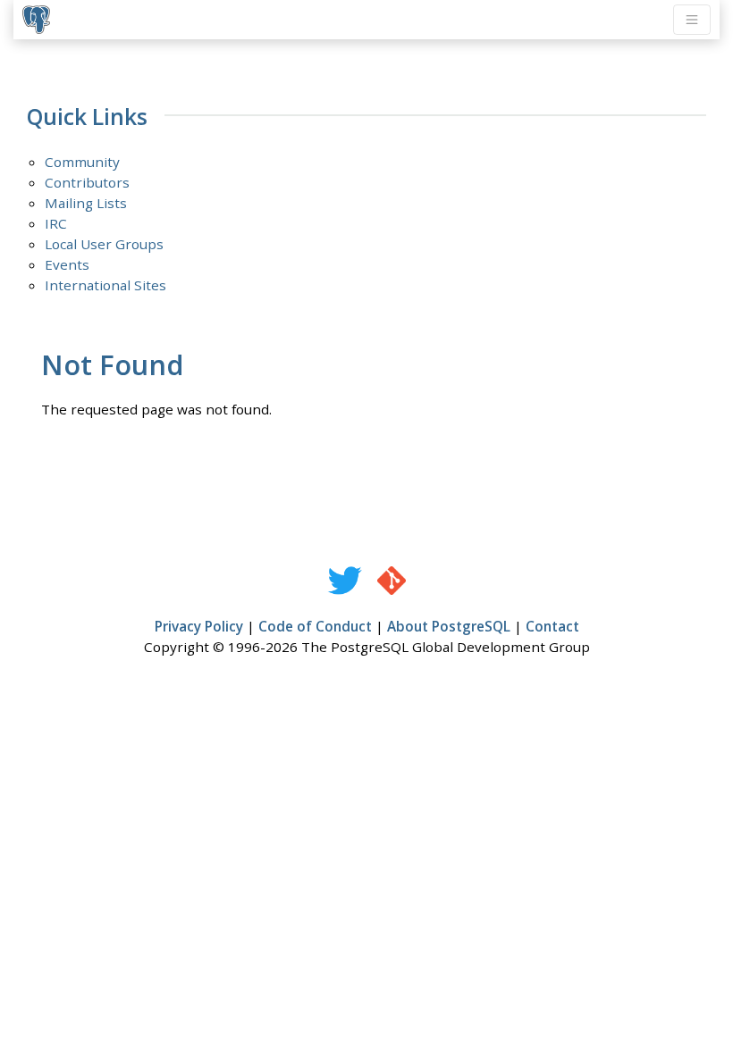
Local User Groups (104, 244)
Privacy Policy (199, 626)
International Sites (105, 285)
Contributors (87, 182)
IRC (56, 223)
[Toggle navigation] (692, 19)
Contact (552, 626)
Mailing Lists (86, 203)
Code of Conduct (315, 626)
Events (67, 264)
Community (82, 162)
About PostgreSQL (448, 626)
